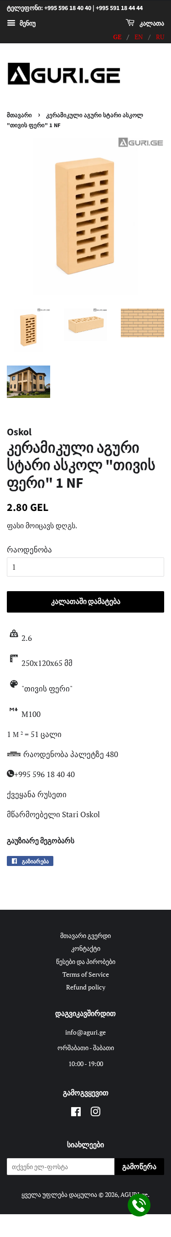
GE (117, 36)
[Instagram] (95, 1113)
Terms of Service (85, 974)
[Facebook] (76, 1113)
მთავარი (19, 115)
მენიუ (27, 23)
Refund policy (85, 987)
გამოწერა (139, 1167)
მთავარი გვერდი (85, 935)
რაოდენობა (29, 549)
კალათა (151, 23)
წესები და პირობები (85, 961)
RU (160, 36)
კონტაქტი (85, 948)
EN (139, 36)
